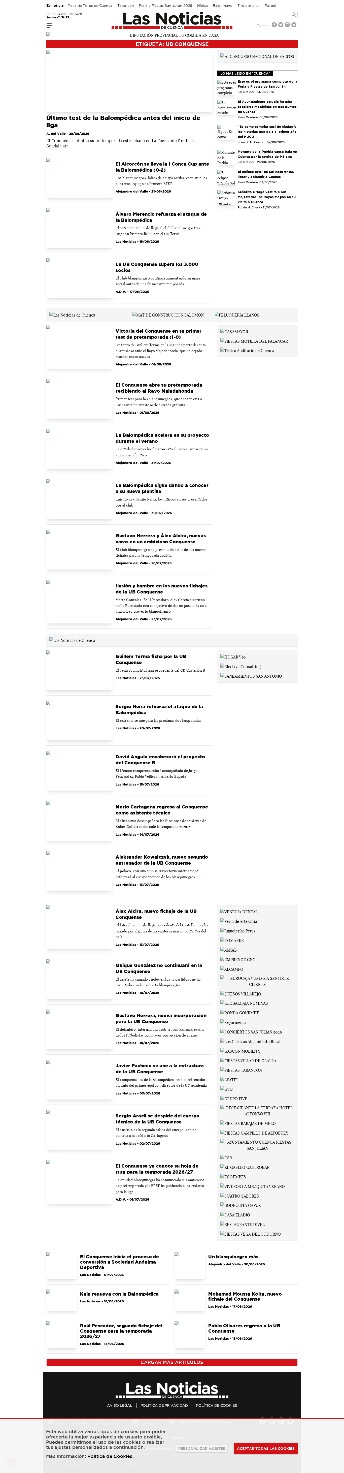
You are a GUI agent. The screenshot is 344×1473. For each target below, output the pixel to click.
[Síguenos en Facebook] (274, 25)
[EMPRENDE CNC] (237, 959)
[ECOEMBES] (233, 1176)
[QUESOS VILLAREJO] (240, 993)
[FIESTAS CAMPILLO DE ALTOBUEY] (254, 1132)
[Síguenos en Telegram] (294, 25)
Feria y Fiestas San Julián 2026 (165, 5)
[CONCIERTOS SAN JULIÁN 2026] (251, 1031)
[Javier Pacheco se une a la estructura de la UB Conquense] (79, 1080)
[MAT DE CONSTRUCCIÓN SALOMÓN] (168, 314)
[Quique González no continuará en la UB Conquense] (79, 979)
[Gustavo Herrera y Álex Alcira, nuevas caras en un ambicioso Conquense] (79, 550)
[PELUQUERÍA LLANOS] (237, 314)
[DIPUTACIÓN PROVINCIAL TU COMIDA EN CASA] (172, 34)
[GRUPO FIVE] (233, 1098)
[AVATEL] (229, 1079)
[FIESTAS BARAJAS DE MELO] (248, 1122)
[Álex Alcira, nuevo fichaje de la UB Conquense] (79, 927)
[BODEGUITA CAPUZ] (240, 1205)
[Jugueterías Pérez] (238, 930)
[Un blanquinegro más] (190, 1265)
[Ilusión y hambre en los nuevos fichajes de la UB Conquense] (79, 602)
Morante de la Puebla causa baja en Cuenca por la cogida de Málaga (267, 154)
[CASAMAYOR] (234, 331)
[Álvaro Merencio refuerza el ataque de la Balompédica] (79, 228)
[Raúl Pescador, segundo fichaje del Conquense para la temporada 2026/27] (61, 1334)
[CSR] (226, 1157)
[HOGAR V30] (233, 656)
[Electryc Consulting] (240, 666)
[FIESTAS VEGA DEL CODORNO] (250, 1233)
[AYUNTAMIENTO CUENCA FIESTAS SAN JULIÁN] (257, 1144)
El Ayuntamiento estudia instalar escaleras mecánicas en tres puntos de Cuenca (267, 106)
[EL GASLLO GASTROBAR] (244, 1166)
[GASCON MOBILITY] (240, 1050)
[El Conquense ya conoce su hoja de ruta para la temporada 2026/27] (79, 1182)
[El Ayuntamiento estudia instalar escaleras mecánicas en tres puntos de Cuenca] (226, 107)
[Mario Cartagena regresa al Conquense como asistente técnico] (79, 821)
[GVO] (226, 1088)
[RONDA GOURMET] (239, 1012)
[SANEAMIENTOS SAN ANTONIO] (251, 675)
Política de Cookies (216, 1405)
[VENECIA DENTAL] (239, 911)
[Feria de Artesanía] (238, 920)
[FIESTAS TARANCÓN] (241, 1069)
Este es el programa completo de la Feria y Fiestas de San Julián (267, 84)
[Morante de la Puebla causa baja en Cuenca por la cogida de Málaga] (226, 157)
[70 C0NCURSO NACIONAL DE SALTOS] (257, 55)
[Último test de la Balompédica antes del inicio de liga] (129, 81)
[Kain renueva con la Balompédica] (61, 1300)
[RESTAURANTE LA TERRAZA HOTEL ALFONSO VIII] (257, 1110)
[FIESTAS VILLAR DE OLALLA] (248, 1060)
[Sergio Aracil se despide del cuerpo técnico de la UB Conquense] (79, 1130)
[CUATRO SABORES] (239, 1195)
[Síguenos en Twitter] (281, 25)
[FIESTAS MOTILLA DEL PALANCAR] (254, 340)
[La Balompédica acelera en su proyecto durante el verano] (79, 449)
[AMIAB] (228, 949)
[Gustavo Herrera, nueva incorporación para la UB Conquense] (79, 1029)
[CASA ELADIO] (235, 1214)
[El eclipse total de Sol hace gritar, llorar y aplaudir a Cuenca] (226, 177)
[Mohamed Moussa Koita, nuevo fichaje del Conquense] (190, 1300)
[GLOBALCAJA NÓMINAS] (244, 1003)
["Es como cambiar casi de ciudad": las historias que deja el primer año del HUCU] (226, 132)
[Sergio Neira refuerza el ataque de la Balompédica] (79, 720)
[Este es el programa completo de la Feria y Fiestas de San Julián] (226, 87)
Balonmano (222, 5)
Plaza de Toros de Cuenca (89, 5)
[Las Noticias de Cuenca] (172, 20)
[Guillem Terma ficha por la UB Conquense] (79, 670)
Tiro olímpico (248, 5)
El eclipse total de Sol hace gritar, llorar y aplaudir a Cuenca (266, 174)
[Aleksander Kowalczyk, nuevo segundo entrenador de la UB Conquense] (79, 871)
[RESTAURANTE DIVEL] (242, 1224)
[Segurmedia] (233, 1021)
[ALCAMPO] (231, 968)
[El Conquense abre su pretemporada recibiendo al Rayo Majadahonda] (79, 399)
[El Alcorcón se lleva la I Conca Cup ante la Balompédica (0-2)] (79, 178)
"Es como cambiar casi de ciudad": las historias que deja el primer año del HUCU (267, 131)
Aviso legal (119, 1405)
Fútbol (270, 5)
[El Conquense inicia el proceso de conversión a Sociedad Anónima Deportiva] (61, 1265)
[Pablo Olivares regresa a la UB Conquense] (190, 1334)
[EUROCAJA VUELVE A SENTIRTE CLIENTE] (257, 980)
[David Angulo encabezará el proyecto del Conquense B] (79, 771)
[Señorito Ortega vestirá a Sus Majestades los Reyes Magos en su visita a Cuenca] (226, 197)
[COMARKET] (233, 940)
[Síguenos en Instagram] (288, 25)
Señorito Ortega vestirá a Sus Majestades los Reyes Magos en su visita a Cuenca (267, 197)
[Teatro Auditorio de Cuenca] (247, 350)
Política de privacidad (164, 1405)
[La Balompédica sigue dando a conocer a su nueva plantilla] (79, 499)
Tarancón (125, 5)
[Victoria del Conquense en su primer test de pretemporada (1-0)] (79, 347)
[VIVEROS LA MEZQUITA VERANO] (252, 1185)
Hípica (202, 5)
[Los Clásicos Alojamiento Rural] (250, 1041)
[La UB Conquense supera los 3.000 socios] (79, 278)
